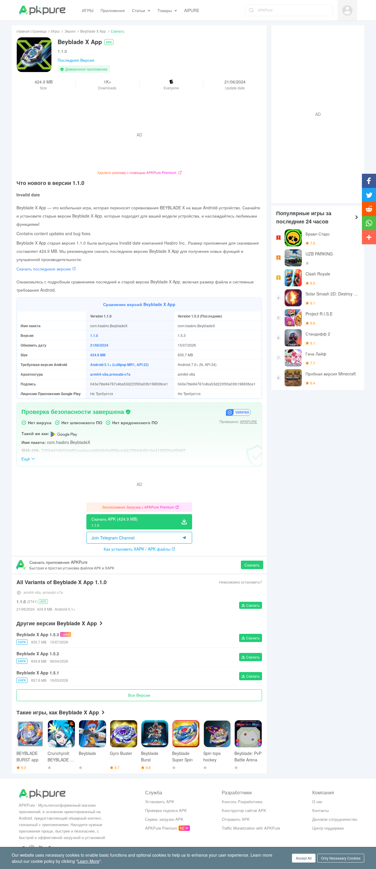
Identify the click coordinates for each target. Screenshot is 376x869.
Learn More (88, 861)
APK (109, 42)
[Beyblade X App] (34, 54)
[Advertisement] (315, 113)
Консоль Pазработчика (242, 801)
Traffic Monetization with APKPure (251, 828)
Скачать (252, 565)
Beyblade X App (93, 31)
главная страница (31, 31)
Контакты (320, 810)
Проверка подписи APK (166, 810)
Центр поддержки (328, 828)
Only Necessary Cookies (340, 857)
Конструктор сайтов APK (244, 810)
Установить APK (159, 801)
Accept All (304, 857)
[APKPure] (42, 10)
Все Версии (139, 695)
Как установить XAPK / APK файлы (137, 549)
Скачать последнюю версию (43, 269)
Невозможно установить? (240, 581)
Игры (55, 31)
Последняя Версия (76, 60)
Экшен (69, 31)
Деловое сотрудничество (334, 819)
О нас (317, 801)
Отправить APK (236, 819)
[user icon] (347, 10)
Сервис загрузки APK (164, 819)
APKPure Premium (161, 828)
